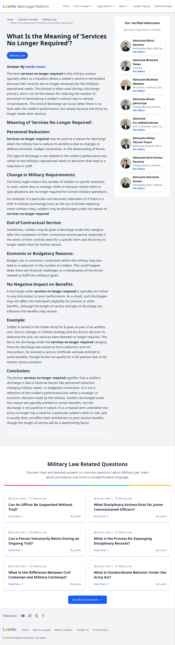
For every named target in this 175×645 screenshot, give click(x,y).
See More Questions (85, 600)
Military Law (50, 19)
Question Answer (28, 19)
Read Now (14, 516)
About (122, 6)
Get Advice (139, 51)
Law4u (42, 637)
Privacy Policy (100, 629)
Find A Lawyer (82, 6)
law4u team (35, 66)
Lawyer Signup (141, 6)
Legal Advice (104, 6)
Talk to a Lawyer (42, 629)
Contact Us (83, 629)
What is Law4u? (63, 629)
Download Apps (163, 6)
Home (66, 6)
